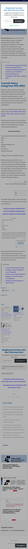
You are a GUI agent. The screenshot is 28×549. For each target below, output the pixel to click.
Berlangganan (19, 21)
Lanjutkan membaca (14, 25)
